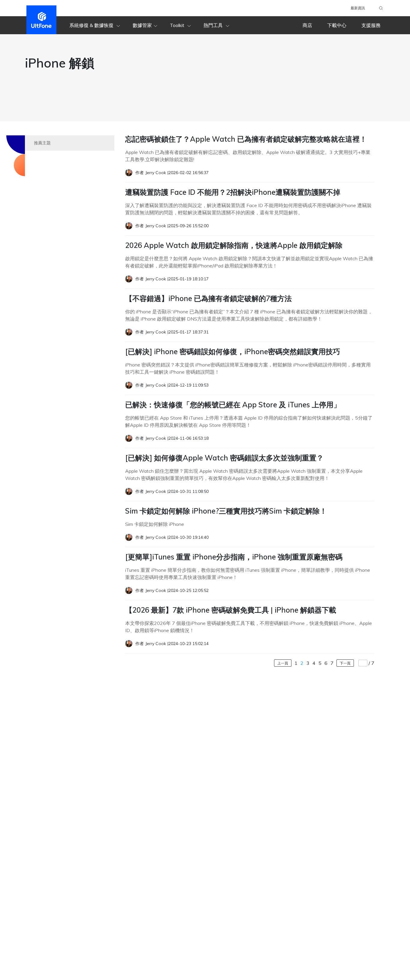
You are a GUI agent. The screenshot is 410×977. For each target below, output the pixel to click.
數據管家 (142, 25)
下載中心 (336, 25)
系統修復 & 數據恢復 (92, 25)
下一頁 (345, 663)
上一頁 (282, 663)
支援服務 (371, 25)
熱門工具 (213, 25)
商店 (307, 25)
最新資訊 (358, 8)
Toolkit (177, 25)
